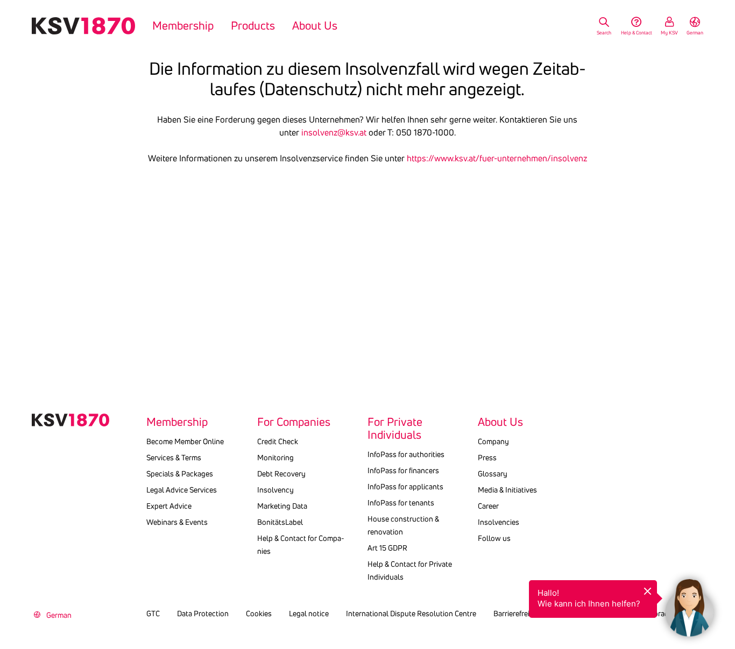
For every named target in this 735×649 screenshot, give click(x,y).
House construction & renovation (403, 525)
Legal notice (309, 613)
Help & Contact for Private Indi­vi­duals (409, 570)
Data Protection (203, 613)
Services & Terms (173, 457)
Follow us (494, 538)
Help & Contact (636, 32)
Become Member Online (185, 441)
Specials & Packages (179, 474)
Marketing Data (282, 506)
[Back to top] (724, 561)
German (695, 32)
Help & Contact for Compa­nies (300, 544)
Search (604, 32)
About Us (314, 25)
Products (253, 25)
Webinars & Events (177, 522)
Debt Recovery (281, 474)
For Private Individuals (394, 428)
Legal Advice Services (181, 490)
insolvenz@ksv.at (333, 132)
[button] (689, 603)
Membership (183, 25)
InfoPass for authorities (405, 454)
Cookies (259, 613)
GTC (153, 613)
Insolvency (275, 490)
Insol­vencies (498, 522)
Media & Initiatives (507, 490)
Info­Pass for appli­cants (405, 486)
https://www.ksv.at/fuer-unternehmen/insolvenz (497, 158)
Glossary (492, 474)
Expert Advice (169, 506)
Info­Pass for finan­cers (403, 470)
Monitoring (275, 457)
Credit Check (277, 441)
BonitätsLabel (280, 522)
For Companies (293, 422)
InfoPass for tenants (400, 503)
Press (487, 457)
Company (493, 441)
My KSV (669, 32)
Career (488, 506)
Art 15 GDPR (387, 548)
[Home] (83, 25)
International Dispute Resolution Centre (411, 613)
